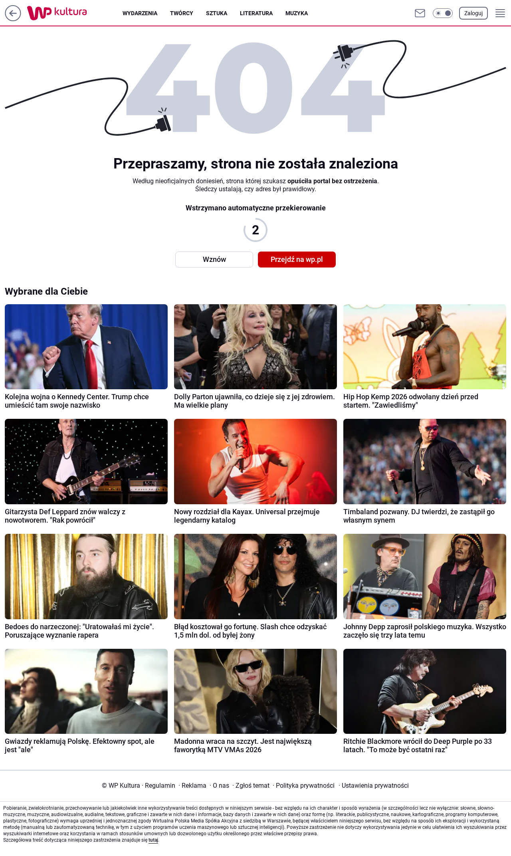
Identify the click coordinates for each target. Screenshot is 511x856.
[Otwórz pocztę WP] (420, 13)
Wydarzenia (140, 13)
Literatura (256, 13)
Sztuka (216, 13)
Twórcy (181, 13)
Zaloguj (473, 13)
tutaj (153, 840)
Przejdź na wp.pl (297, 259)
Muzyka (296, 13)
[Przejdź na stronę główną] (13, 19)
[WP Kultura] (75, 13)
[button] (443, 13)
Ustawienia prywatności (374, 785)
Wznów (214, 259)
